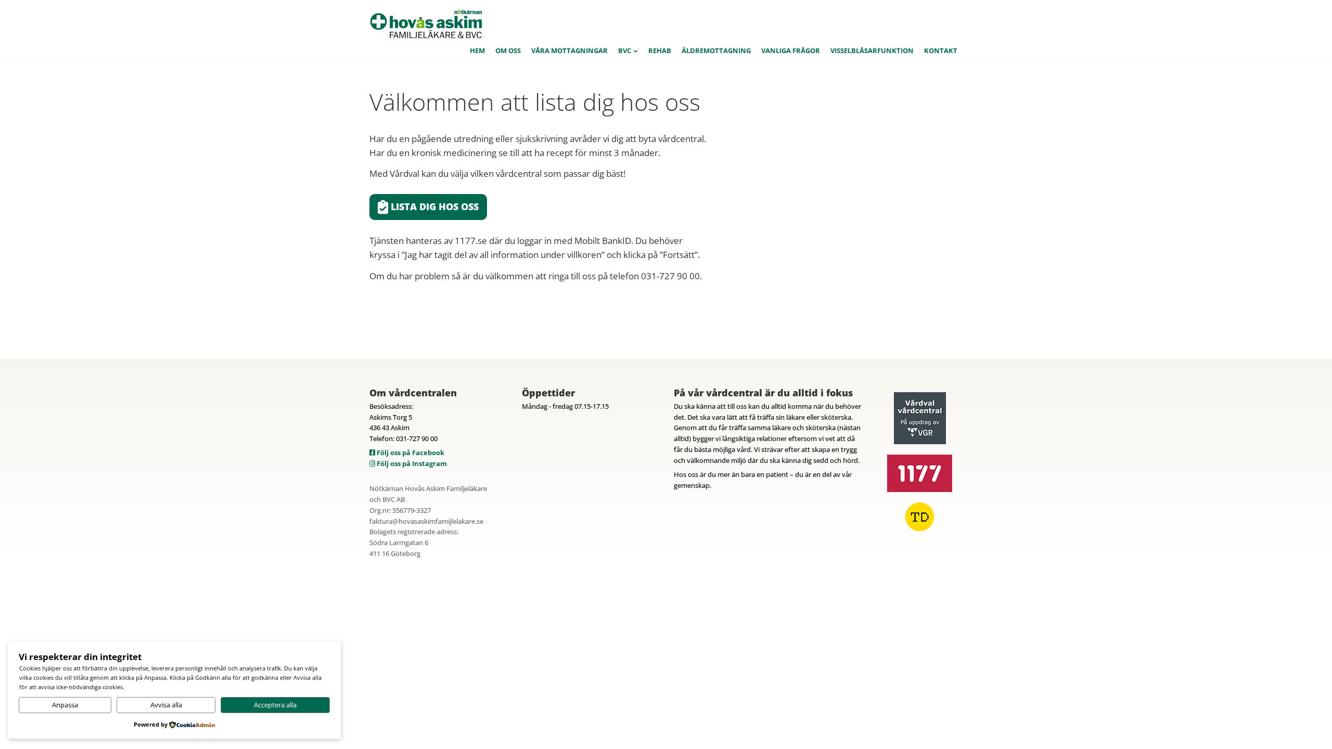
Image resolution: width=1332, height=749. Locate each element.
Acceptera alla (275, 704)
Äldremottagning (716, 50)
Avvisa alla (166, 704)
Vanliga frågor (790, 50)
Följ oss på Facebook (409, 452)
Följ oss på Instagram (411, 463)
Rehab (659, 50)
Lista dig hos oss (433, 206)
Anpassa (65, 704)
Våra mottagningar (569, 50)
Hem (477, 50)
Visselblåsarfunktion (872, 50)
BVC (624, 50)
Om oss (508, 50)
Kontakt (940, 50)
